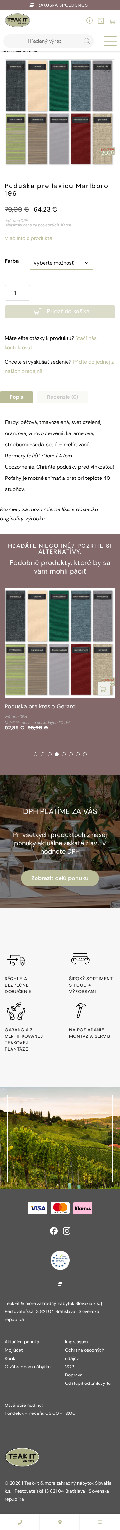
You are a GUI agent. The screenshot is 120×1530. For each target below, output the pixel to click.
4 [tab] (57, 754)
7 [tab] (78, 754)
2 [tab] (42, 754)
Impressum (76, 1342)
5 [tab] (64, 754)
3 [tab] (50, 754)
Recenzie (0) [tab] (62, 397)
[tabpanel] (60, 660)
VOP (69, 1366)
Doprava (74, 1375)
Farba (12, 261)
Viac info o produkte (28, 238)
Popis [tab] (16, 397)
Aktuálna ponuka (22, 1342)
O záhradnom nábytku (28, 1366)
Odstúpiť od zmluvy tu (88, 1383)
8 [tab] (85, 754)
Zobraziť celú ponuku (60, 878)
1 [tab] (35, 754)
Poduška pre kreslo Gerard (40, 706)
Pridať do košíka (68, 311)
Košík (10, 1358)
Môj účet (14, 1350)
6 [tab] (71, 754)
